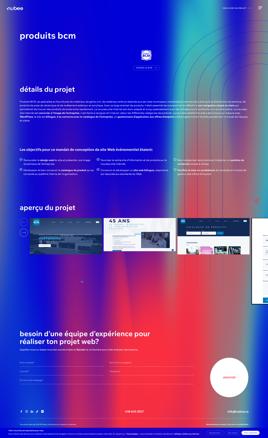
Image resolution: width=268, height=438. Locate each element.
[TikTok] (37, 411)
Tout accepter (250, 433)
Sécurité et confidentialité (237, 424)
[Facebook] (21, 411)
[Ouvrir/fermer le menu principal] (260, 8)
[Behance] (42, 411)
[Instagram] (26, 411)
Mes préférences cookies (216, 424)
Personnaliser (215, 433)
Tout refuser (233, 433)
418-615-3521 (134, 411)
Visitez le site (144, 68)
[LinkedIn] (32, 411)
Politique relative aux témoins (186, 434)
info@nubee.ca (237, 411)
